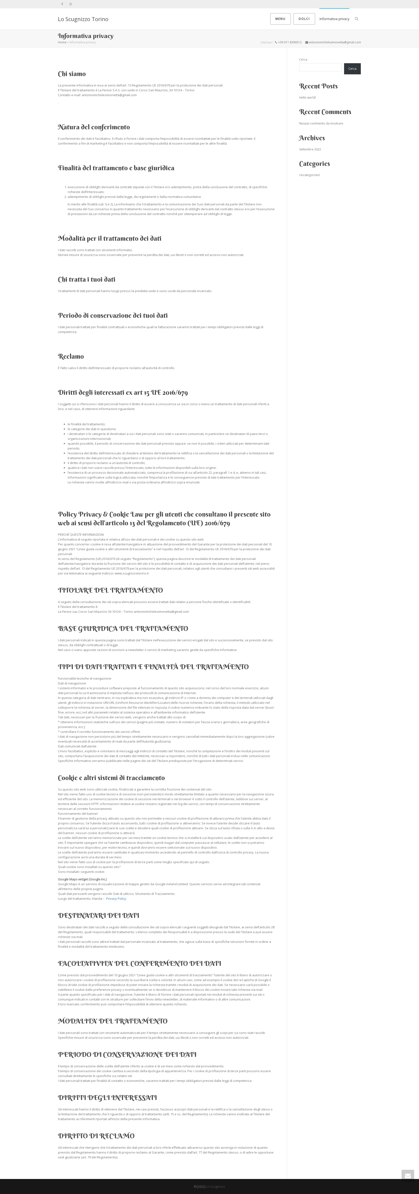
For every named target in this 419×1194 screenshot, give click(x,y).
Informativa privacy (334, 18)
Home (62, 42)
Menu (280, 19)
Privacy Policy (116, 898)
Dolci (304, 19)
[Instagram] (70, 4)
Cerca (303, 59)
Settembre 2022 (310, 149)
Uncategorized (309, 175)
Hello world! (307, 97)
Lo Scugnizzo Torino (83, 19)
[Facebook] (62, 4)
